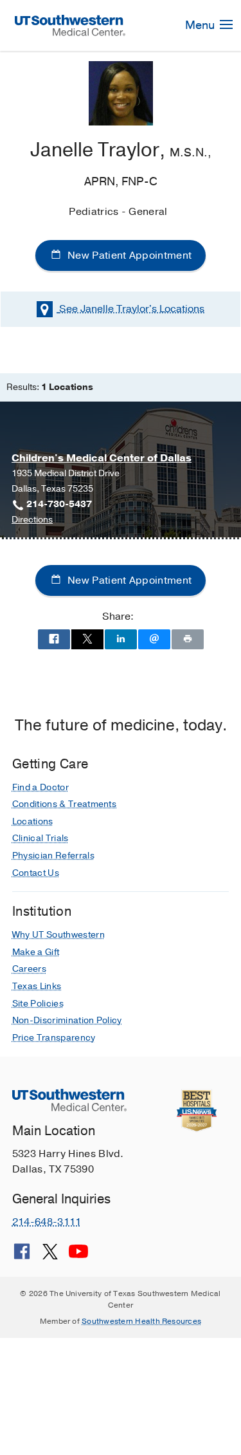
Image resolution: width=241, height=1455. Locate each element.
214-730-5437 (59, 504)
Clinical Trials (40, 838)
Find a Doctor (40, 787)
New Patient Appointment (128, 255)
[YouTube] (78, 1256)
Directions (32, 520)
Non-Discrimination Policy (67, 1020)
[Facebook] (21, 1256)
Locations (131, 309)
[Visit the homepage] (70, 25)
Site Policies (38, 1003)
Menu (201, 25)
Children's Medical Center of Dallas (102, 458)
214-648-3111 (47, 1222)
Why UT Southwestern (58, 935)
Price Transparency (54, 1038)
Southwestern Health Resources (141, 1321)
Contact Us (35, 873)
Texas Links (37, 986)
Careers (29, 969)
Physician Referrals (53, 855)
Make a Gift (36, 952)
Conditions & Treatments (64, 804)
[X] (50, 1256)
